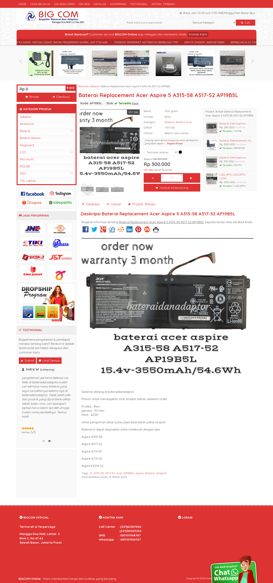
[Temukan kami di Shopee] (32, 202)
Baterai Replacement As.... (236, 140)
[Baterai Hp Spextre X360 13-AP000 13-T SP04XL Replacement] (232, 63)
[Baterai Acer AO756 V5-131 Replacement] (105, 63)
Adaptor (26, 117)
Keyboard (27, 145)
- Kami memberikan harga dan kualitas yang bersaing (67, 579)
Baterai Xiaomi (30, 138)
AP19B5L (129, 473)
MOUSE (25, 166)
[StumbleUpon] (147, 231)
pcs (71, 87)
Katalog (100, 4)
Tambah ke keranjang (173, 187)
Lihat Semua (51, 360)
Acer (119, 473)
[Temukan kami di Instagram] (60, 193)
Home (22, 4)
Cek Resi (84, 4)
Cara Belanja (40, 4)
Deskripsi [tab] (92, 204)
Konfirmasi (118, 4)
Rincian (33, 97)
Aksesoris (27, 124)
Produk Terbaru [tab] (143, 204)
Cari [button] (247, 22)
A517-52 (110, 473)
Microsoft (27, 159)
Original (161, 473)
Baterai (95, 86)
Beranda (83, 86)
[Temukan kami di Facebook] (32, 193)
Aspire (140, 473)
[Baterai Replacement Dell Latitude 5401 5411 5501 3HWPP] (200, 63)
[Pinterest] (138, 231)
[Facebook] (86, 231)
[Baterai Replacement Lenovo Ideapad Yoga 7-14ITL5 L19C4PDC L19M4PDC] (136, 63)
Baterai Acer (184, 122)
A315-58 (99, 473)
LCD (23, 152)
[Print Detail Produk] (156, 231)
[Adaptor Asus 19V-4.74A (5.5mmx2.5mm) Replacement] (41, 63)
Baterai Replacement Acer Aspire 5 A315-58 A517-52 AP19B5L (158, 95)
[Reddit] (121, 231)
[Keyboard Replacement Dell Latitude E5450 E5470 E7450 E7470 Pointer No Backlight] (73, 63)
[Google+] (103, 231)
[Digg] (112, 231)
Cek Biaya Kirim (64, 4)
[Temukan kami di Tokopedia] (60, 202)
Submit (29, 360)
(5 (91, 473)
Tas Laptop (28, 181)
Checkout (63, 97)
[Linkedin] (130, 231)
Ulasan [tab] (115, 204)
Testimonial (138, 4)
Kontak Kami (198, 34)
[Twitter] (94, 231)
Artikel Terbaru (163, 4)
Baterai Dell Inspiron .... (234, 123)
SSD (23, 173)
